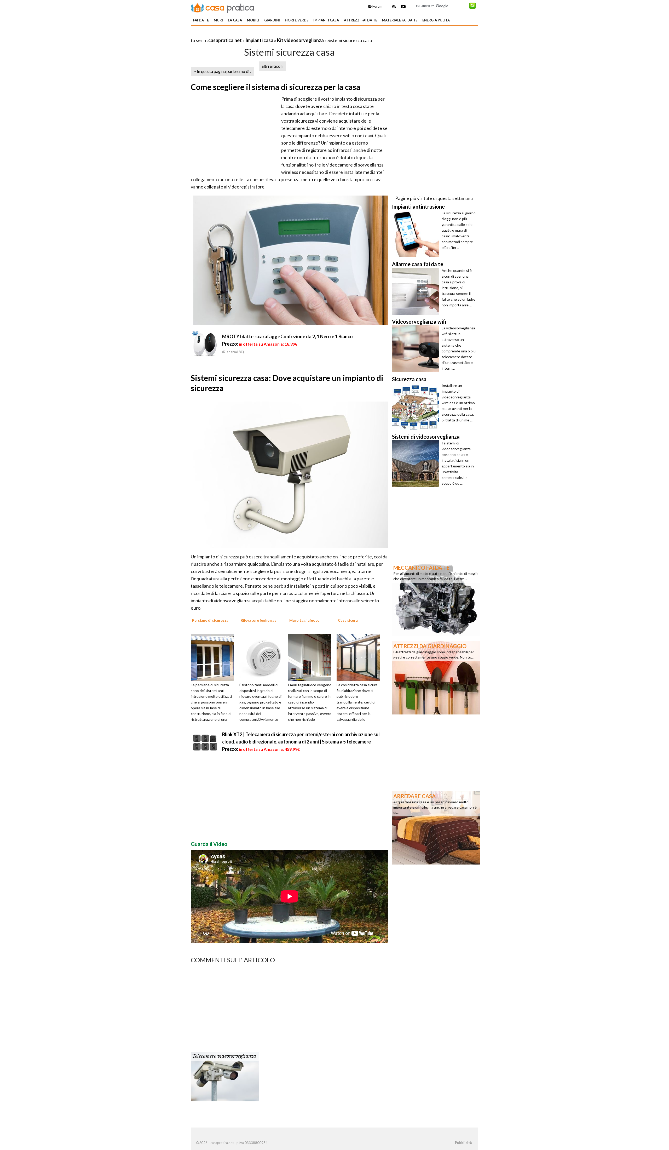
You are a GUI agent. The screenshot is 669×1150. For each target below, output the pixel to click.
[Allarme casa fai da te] (417, 291)
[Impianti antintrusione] (417, 233)
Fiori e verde (296, 20)
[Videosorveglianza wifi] (417, 348)
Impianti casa (326, 20)
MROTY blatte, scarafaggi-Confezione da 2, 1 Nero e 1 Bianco (287, 336)
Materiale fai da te (399, 20)
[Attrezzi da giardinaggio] (436, 677)
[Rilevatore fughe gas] (262, 657)
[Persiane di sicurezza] (214, 657)
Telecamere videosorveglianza (224, 1056)
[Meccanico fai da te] (436, 599)
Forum (377, 6)
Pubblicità (463, 1143)
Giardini (272, 20)
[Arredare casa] (436, 827)
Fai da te (201, 20)
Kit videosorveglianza (300, 40)
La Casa (235, 20)
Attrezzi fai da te (360, 20)
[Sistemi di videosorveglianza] (417, 463)
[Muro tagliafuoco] (311, 657)
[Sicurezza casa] (417, 406)
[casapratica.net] (223, 7)
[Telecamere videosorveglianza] (225, 1076)
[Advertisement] (252, 34)
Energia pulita (436, 20)
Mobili (253, 20)
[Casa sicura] (360, 657)
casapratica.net (225, 40)
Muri (218, 20)
